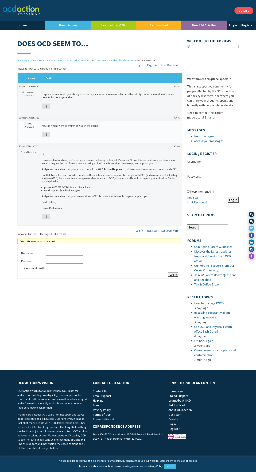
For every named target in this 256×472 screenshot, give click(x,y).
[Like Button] (46, 106)
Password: (27, 261)
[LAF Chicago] (21, 10)
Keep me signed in (34, 268)
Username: (27, 253)
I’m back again (203, 341)
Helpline (98, 400)
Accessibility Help (104, 419)
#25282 (177, 86)
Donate (173, 419)
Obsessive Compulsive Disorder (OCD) (113, 60)
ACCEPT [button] (170, 466)
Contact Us (100, 391)
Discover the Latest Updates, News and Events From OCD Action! (213, 256)
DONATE (244, 10)
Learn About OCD (113, 25)
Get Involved (159, 25)
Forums (34, 60)
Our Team (174, 415)
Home (22, 25)
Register (247, 25)
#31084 (177, 146)
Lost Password (170, 65)
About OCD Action (204, 25)
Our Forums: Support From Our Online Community (66, 60)
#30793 (177, 117)
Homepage (23, 60)
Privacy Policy (102, 410)
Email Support (102, 396)
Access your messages (208, 141)
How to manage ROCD (209, 303)
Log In (139, 65)
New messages (204, 136)
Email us (210, 117)
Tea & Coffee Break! (207, 284)
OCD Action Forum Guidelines (213, 247)
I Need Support (68, 25)
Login (233, 25)
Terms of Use (102, 415)
